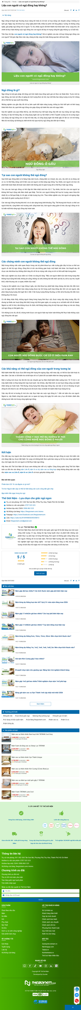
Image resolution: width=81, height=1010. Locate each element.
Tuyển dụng (6, 947)
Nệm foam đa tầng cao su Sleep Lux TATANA (28, 746)
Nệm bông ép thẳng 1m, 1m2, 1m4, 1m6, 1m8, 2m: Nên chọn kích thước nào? (45, 647)
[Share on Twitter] (73, 10)
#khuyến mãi (7, 716)
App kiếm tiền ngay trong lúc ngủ (13, 493)
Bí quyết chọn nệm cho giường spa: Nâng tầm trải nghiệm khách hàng (42, 670)
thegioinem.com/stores (24, 866)
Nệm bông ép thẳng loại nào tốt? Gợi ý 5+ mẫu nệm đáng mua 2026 (41, 602)
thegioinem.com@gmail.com (21, 521)
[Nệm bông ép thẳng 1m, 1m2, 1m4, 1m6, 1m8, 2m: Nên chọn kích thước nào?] (8, 649)
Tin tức (14, 2)
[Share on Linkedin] (76, 10)
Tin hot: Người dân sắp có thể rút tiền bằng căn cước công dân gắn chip (27, 489)
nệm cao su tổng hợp (48, 469)
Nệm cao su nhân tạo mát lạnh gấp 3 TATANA (28, 780)
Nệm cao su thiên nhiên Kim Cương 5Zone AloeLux (30, 769)
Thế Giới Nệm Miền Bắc (50, 956)
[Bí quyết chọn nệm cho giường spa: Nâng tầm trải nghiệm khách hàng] (8, 671)
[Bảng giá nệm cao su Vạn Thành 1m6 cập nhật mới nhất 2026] (8, 694)
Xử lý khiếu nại (47, 910)
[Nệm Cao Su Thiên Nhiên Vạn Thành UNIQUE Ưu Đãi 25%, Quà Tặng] (6, 760)
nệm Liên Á (25, 469)
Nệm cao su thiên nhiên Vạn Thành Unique (27, 757)
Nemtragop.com (48, 947)
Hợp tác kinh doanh (49, 916)
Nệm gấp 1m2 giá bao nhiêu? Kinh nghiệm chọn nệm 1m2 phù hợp (40, 681)
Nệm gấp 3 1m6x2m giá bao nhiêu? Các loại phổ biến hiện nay (39, 614)
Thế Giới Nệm (21, 10)
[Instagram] (46, 966)
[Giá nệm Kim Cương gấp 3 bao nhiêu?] (8, 660)
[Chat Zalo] (77, 989)
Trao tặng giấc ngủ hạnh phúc (12, 880)
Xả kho (4, 928)
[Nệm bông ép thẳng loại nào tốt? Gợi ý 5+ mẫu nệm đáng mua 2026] (8, 603)
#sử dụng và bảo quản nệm (13, 720)
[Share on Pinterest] (78, 10)
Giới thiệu (5, 944)
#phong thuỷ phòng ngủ (41, 716)
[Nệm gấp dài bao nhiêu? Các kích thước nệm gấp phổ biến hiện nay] (8, 592)
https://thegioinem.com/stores (32, 511)
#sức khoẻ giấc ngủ (22, 716)
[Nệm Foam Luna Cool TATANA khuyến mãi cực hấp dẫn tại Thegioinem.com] (6, 795)
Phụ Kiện (5, 922)
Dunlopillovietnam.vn (49, 944)
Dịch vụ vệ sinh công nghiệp (12, 931)
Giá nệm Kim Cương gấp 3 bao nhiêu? (29, 659)
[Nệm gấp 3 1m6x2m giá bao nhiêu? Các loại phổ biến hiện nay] (8, 615)
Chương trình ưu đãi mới (10, 874)
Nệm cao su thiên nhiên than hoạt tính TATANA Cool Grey (32, 734)
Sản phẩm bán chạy (9, 934)
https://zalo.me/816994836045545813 (24, 518)
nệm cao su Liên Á (12, 472)
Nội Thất (5, 925)
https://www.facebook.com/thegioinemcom (29, 515)
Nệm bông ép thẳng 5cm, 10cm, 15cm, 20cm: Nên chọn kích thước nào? (43, 636)
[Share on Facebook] (71, 10)
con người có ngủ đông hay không (27, 34)
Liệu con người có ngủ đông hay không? (32, 2)
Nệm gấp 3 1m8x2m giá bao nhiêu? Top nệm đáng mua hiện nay (40, 625)
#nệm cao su (53, 720)
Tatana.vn (45, 950)
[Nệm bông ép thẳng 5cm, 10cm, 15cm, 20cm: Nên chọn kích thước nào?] (8, 637)
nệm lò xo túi (35, 469)
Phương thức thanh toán (50, 928)
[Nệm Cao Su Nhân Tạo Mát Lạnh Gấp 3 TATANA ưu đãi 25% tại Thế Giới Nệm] (6, 783)
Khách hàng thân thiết (49, 913)
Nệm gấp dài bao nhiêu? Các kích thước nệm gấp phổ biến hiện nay (41, 591)
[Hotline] (77, 1001)
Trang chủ (7, 2)
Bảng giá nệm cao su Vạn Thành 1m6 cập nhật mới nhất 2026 (39, 693)
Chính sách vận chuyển (50, 922)
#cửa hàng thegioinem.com (36, 720)
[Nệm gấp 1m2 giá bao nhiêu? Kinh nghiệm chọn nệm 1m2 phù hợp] (8, 683)
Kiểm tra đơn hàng (48, 934)
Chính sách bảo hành (49, 919)
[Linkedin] (51, 966)
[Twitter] (56, 966)
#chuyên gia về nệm (60, 716)
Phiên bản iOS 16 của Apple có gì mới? (16, 484)
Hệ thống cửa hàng (8, 953)
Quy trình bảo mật (48, 931)
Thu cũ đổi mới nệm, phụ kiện (12, 877)
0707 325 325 (30, 505)
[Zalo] (25, 966)
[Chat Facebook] (77, 995)
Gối (3, 919)
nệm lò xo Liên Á (26, 472)
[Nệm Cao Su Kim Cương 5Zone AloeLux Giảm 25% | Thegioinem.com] (6, 772)
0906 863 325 (29, 508)
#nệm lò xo (65, 720)
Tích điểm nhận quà (9, 883)
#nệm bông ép (8, 723)
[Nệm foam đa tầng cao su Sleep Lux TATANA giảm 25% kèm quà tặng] (6, 749)
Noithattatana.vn (48, 953)
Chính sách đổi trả (48, 925)
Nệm (3, 913)
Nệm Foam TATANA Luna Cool (23, 792)
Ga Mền (4, 916)
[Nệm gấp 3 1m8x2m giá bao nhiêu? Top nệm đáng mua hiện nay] (8, 626)
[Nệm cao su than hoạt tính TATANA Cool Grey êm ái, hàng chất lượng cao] (6, 737)
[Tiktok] (35, 966)
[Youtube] (40, 966)
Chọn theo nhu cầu (8, 910)
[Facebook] (30, 966)
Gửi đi (40, 899)
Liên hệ (4, 950)
